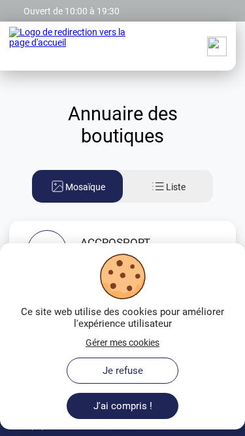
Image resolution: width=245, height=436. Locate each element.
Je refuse (123, 371)
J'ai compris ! (122, 406)
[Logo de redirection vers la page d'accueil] (70, 46)
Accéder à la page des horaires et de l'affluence (102, 5)
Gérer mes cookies (122, 342)
